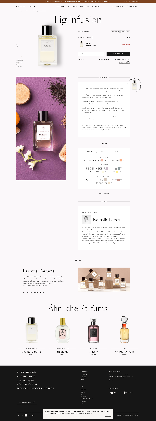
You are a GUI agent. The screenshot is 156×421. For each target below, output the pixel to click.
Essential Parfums (83, 31)
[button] (34, 402)
